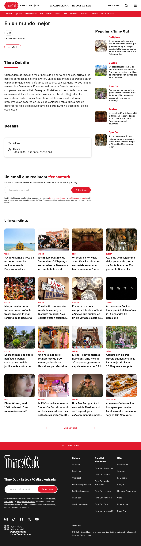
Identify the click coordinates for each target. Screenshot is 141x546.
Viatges (95, 14)
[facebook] (21, 519)
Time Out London (103, 491)
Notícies (9, 14)
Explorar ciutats (59, 6)
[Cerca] (126, 5)
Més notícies (70, 428)
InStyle (120, 485)
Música (57, 14)
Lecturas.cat (122, 465)
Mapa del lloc (77, 526)
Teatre (48, 14)
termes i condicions (57, 198)
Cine (65, 14)
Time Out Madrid (102, 475)
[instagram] (6, 519)
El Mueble (122, 478)
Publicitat (76, 471)
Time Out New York (103, 498)
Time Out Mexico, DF (104, 511)
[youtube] (37, 519)
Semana (121, 471)
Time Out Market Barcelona (102, 483)
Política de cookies (80, 491)
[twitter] (29, 519)
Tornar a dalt (73, 446)
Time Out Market (107, 14)
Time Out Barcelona (104, 468)
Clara (119, 498)
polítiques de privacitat (78, 198)
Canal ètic (76, 498)
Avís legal (76, 478)
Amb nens (85, 14)
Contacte (76, 465)
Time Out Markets (81, 6)
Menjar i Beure (31, 14)
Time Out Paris (101, 505)
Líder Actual (122, 505)
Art (41, 14)
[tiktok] (13, 519)
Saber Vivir (122, 511)
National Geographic (126, 491)
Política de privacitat (81, 485)
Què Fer (19, 14)
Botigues (74, 14)
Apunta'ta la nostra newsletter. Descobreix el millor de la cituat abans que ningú (41, 183)
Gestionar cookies (80, 505)
